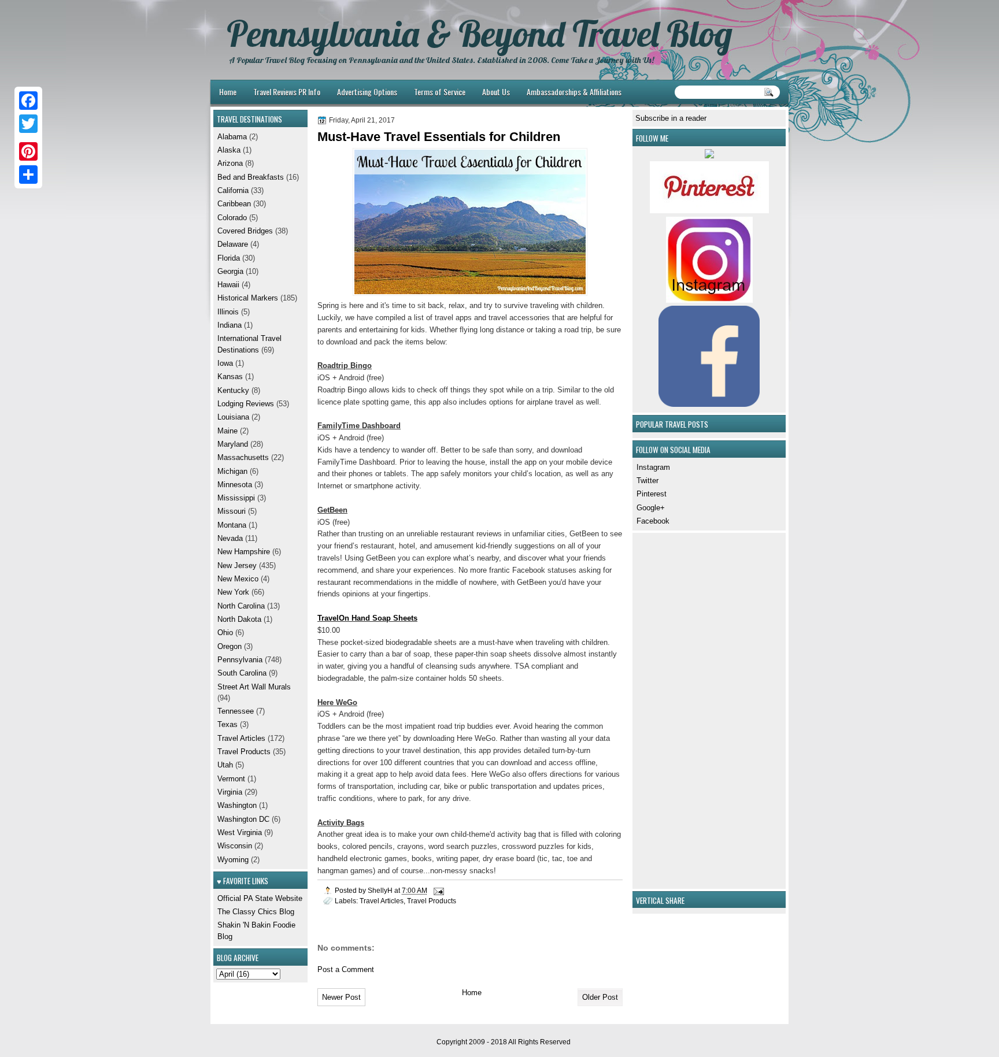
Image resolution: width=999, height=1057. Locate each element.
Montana (231, 525)
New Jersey (237, 565)
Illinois (228, 311)
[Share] (28, 174)
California (233, 190)
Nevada (230, 538)
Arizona (230, 163)
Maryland (232, 444)
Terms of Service (439, 92)
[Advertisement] (670, 709)
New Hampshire (243, 551)
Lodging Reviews (245, 403)
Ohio (225, 632)
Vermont (231, 778)
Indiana (229, 325)
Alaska (228, 150)
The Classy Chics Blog (255, 911)
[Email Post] (438, 890)
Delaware (232, 244)
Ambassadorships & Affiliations (574, 92)
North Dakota (239, 619)
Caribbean (234, 203)
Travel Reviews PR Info (286, 92)
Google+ (651, 507)
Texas (227, 724)
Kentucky (233, 390)
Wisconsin (234, 845)
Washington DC (243, 819)
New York (233, 592)
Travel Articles (382, 900)
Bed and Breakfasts (250, 177)
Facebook (653, 521)
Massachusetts (243, 457)
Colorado (232, 217)
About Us (496, 92)
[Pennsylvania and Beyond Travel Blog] (709, 210)
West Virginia (239, 832)
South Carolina (242, 673)
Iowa (225, 363)
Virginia (229, 792)
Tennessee (235, 711)
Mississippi (236, 498)
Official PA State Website (259, 898)
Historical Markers (247, 298)
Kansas (230, 376)
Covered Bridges (245, 231)
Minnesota (234, 484)
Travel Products (431, 900)
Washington (237, 805)
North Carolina (241, 606)
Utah (225, 765)
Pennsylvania (239, 659)
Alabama (232, 136)
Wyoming (233, 859)
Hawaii (228, 284)
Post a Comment (345, 969)
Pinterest (652, 493)
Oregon (229, 646)
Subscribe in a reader (670, 118)
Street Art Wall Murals (254, 687)
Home (227, 92)
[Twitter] (28, 123)
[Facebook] (28, 100)
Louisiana (233, 417)
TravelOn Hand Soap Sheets (367, 618)
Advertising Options (367, 92)
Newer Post (341, 997)
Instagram (653, 467)
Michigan (232, 471)
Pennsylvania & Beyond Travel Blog (479, 33)
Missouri (231, 511)
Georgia (230, 271)
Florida (228, 258)
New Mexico (237, 578)
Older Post (600, 997)
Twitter (647, 480)
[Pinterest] (28, 151)
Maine (227, 430)
